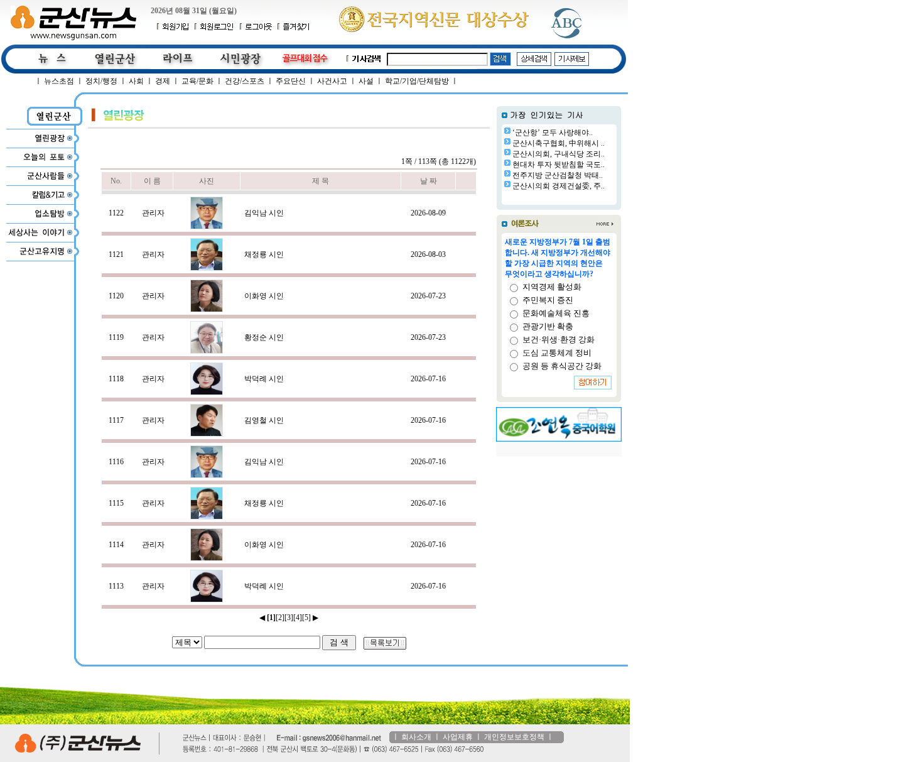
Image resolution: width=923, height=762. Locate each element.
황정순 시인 (264, 337)
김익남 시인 (264, 213)
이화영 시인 (264, 295)
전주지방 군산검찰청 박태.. (557, 175)
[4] (297, 617)
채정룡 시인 (264, 254)
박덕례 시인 (264, 378)
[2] (280, 617)
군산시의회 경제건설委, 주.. (558, 186)
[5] (306, 617)
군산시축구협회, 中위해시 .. (558, 143)
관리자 (153, 213)
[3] (288, 617)
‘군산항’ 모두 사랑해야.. (552, 132)
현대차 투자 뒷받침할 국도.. (558, 164)
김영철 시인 (264, 420)
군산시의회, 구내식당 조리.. (558, 154)
